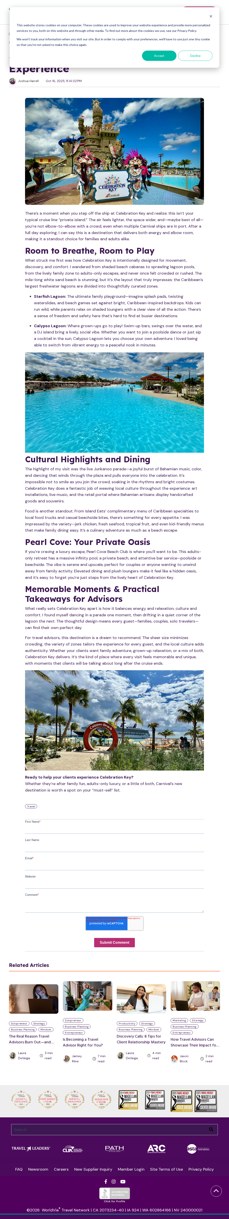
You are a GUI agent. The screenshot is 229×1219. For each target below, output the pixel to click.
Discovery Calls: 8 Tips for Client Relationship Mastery (141, 1039)
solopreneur (19, 1023)
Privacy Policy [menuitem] (201, 1169)
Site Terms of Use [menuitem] (166, 1169)
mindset (45, 1029)
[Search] (211, 1129)
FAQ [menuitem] (19, 1169)
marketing (179, 1020)
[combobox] (114, 1129)
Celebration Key (130, 213)
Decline (195, 56)
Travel (31, 806)
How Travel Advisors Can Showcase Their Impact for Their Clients (194, 1045)
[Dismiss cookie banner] (210, 17)
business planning (23, 1029)
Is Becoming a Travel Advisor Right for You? (83, 1042)
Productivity (127, 1023)
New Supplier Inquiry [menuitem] (93, 1169)
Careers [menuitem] (61, 1169)
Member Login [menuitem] (131, 1169)
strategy (39, 1023)
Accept (159, 56)
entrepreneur (74, 1032)
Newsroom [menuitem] (38, 1169)
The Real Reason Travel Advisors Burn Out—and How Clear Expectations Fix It (33, 1045)
